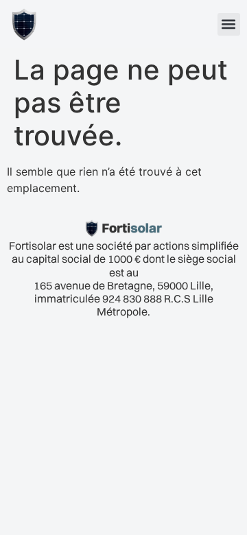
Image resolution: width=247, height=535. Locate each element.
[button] (228, 24)
